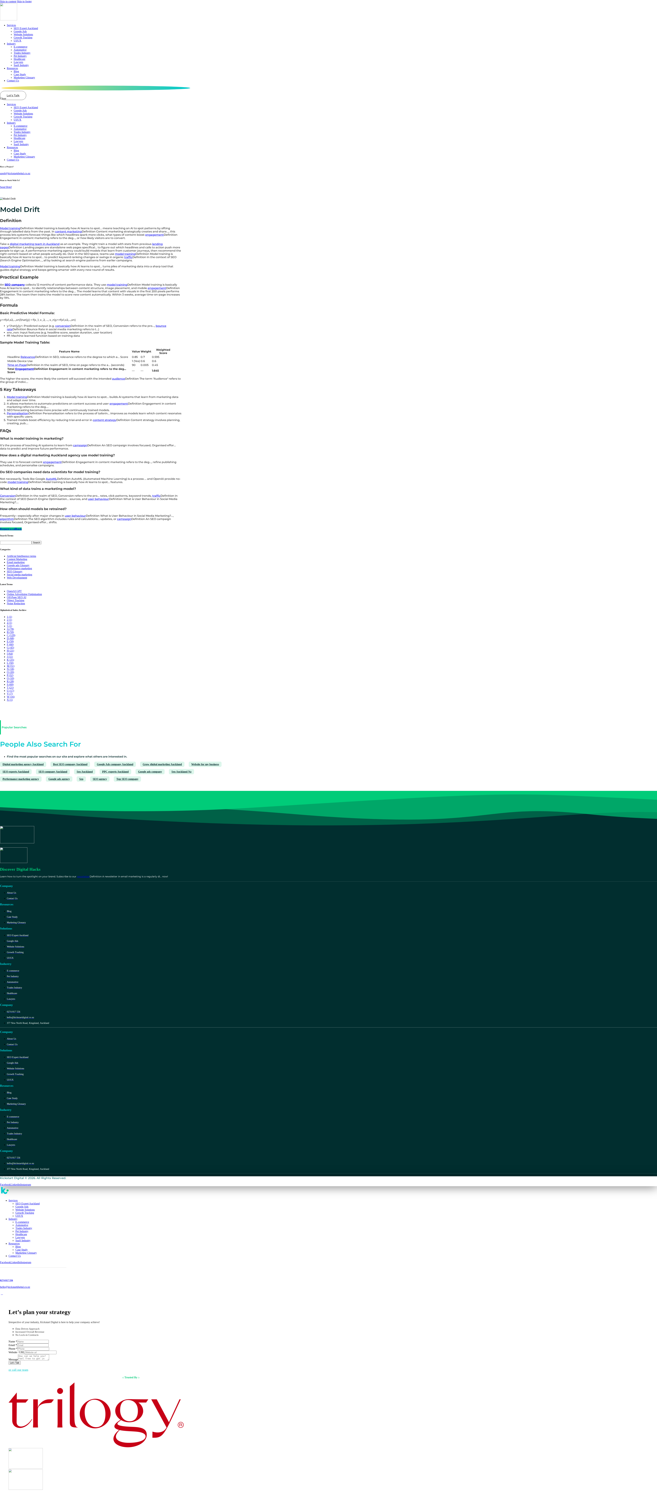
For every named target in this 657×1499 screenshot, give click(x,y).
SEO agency (100, 779)
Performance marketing (19, 568)
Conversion (8, 495)
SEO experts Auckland (16, 771)
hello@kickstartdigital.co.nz (15, 1287)
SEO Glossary (14, 571)
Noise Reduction (16, 603)
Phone (13, 1348)
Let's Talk (14, 1363)
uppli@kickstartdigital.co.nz (15, 173)
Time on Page (17, 365)
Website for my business (205, 764)
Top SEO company (127, 779)
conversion (62, 325)
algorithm (7, 519)
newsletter (83, 876)
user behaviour (98, 499)
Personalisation (17, 413)
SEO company (15, 284)
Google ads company (150, 771)
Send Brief (6, 187)
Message (13, 1359)
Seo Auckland (85, 771)
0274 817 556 (6, 1280)
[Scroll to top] (2, 1293)
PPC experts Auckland (115, 771)
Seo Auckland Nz (181, 771)
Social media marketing (19, 574)
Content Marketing (17, 559)
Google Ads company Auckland (115, 764)
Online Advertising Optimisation (24, 594)
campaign (80, 445)
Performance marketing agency (21, 779)
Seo (81, 779)
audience (118, 378)
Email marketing (16, 562)
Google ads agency (59, 779)
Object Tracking (15, 600)
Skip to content (8, 1)
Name (13, 1341)
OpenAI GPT (14, 591)
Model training (10, 228)
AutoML (51, 478)
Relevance (28, 357)
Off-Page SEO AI (16, 597)
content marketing (68, 231)
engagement (154, 234)
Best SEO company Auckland (70, 764)
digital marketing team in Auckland (35, 244)
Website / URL (17, 1352)
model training (125, 254)
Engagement (24, 369)
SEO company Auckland (52, 771)
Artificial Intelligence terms (21, 556)
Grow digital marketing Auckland (162, 764)
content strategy (104, 420)
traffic (128, 257)
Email (13, 1345)
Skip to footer (24, 1)
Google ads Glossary (18, 565)
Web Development (17, 577)
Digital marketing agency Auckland (23, 764)
